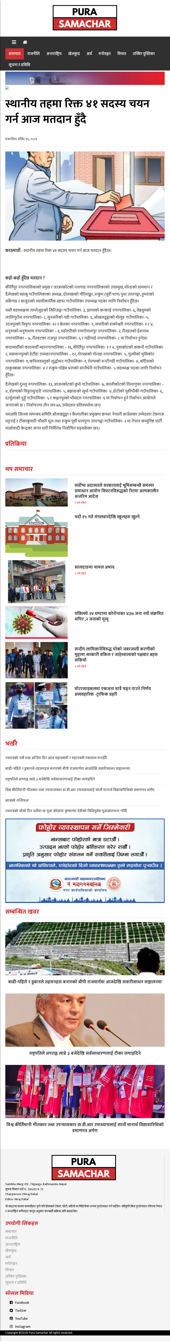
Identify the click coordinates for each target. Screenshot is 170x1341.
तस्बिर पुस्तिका (144, 53)
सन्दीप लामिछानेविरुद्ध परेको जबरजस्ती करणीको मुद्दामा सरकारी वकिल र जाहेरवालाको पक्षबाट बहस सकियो (116, 655)
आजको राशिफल (17, 800)
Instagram (23, 1327)
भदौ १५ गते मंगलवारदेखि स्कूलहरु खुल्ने (107, 516)
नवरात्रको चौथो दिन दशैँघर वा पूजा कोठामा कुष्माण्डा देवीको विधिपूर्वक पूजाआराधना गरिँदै (66, 811)
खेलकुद (74, 53)
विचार (121, 53)
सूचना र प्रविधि (19, 64)
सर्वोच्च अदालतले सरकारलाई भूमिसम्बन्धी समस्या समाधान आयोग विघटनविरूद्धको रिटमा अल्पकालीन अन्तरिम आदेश (116, 491)
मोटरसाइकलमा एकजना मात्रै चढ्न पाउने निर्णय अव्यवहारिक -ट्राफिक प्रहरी (113, 691)
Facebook (22, 1303)
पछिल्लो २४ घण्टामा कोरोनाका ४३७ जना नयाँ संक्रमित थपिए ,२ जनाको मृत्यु (119, 616)
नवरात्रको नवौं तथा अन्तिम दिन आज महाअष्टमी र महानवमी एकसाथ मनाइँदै (56, 758)
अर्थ (89, 53)
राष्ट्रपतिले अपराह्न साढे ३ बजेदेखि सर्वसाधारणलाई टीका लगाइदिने (50, 779)
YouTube (21, 1319)
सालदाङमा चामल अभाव (94, 567)
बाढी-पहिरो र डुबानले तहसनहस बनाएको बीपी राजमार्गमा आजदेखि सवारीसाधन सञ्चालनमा (67, 769)
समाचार (15, 53)
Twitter (21, 1311)
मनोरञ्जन (105, 53)
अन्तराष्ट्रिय (54, 53)
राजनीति (33, 53)
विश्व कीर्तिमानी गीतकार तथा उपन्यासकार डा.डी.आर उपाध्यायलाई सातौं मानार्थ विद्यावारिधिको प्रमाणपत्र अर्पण (80, 790)
